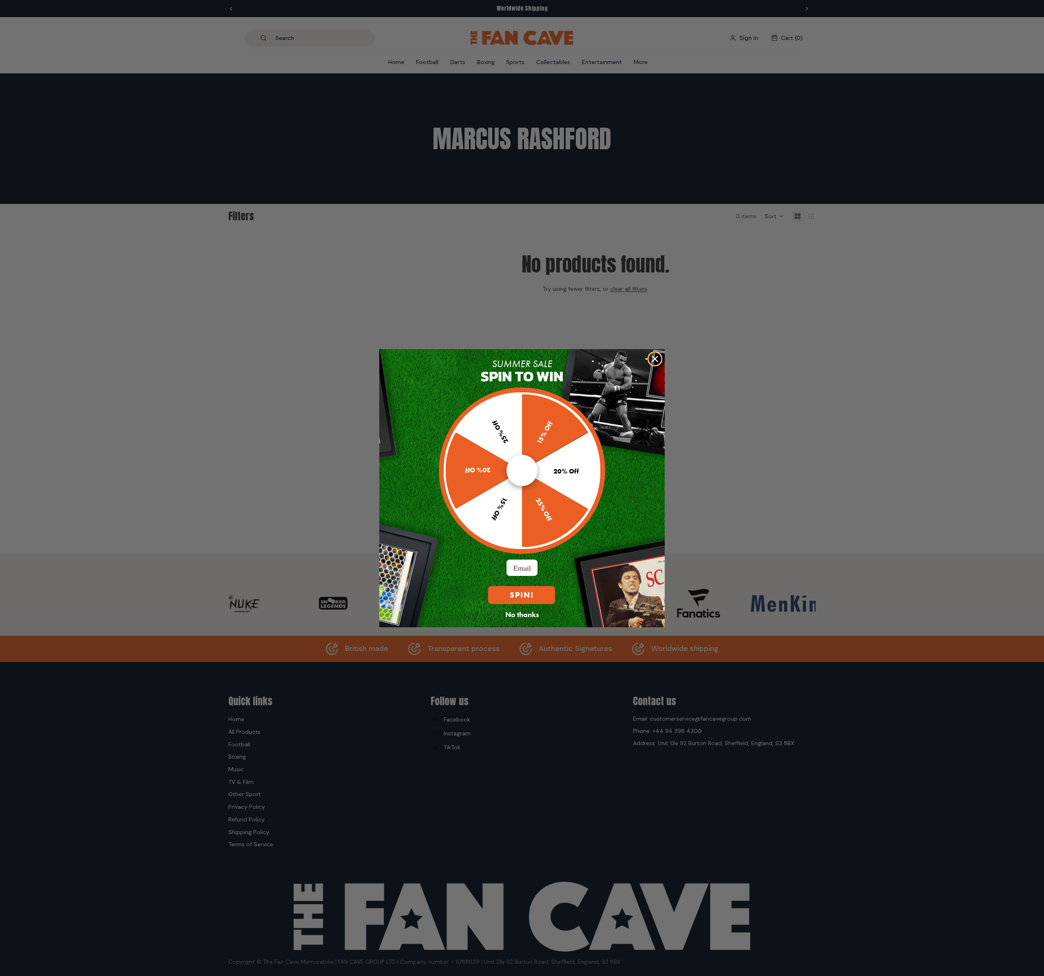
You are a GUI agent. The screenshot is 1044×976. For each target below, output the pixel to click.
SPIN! (522, 595)
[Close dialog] (654, 358)
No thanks (522, 614)
